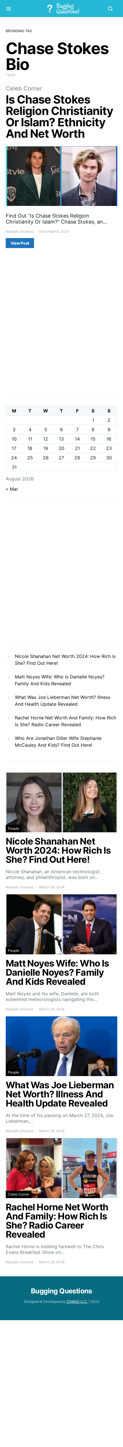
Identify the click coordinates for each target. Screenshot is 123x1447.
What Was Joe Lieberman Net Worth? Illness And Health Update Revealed (62, 700)
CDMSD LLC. (77, 1301)
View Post (20, 243)
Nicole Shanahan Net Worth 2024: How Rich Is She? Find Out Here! (65, 659)
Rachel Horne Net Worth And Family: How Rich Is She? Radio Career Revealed (65, 721)
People (13, 828)
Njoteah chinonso (20, 231)
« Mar (12, 489)
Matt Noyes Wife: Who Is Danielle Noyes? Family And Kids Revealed (59, 680)
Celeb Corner (24, 88)
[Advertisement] (61, 326)
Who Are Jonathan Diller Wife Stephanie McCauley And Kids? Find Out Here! (58, 741)
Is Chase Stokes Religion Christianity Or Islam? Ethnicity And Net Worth (59, 116)
